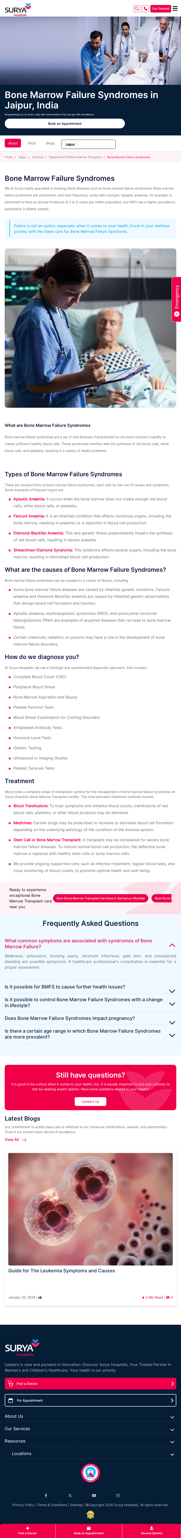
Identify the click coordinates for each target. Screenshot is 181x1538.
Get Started (160, 8)
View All (12, 1139)
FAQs (32, 143)
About (12, 143)
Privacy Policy (23, 1505)
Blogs (50, 143)
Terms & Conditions (52, 1505)
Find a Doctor (26, 1384)
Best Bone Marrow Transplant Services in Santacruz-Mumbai (101, 898)
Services (38, 157)
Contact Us (90, 1102)
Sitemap (76, 1505)
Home (9, 157)
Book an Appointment (65, 123)
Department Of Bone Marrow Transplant (75, 157)
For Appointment (30, 1400)
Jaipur (22, 157)
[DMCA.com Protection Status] (90, 1515)
